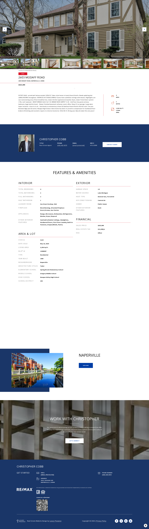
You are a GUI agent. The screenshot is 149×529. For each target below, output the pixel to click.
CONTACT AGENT (112, 144)
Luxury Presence (55, 521)
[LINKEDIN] (126, 521)
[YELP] (121, 521)
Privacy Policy (101, 521)
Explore (86, 365)
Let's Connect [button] (74, 441)
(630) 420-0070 (62, 145)
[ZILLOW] (130, 521)
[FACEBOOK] (116, 521)
